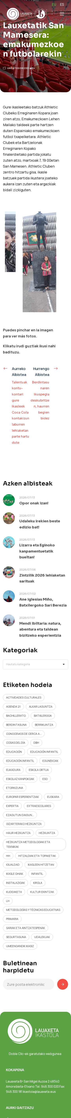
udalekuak (42, 937)
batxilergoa (43, 715)
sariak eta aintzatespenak (25, 928)
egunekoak (50, 761)
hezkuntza (47, 833)
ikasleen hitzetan (41, 864)
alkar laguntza (40, 706)
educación (14, 752)
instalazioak (15, 883)
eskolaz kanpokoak (20, 779)
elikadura (13, 770)
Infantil (37, 874)
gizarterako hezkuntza (24, 824)
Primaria (12, 919)
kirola (37, 883)
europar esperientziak (22, 797)
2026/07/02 (27, 594)
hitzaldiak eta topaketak (37, 856)
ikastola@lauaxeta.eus (39, 1091)
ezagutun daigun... (20, 815)
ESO (45, 779)
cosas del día (15, 742)
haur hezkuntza (18, 833)
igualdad (13, 864)
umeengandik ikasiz (20, 946)
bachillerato (16, 715)
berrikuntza (44, 725)
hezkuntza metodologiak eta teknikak (28, 844)
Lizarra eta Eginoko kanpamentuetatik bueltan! (37, 551)
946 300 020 (50, 1086)
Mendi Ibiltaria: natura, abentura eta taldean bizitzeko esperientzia (40, 629)
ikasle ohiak (14, 874)
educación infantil (44, 752)
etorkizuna (14, 788)
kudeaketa (14, 892)
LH (7, 901)
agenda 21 (13, 706)
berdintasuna (16, 725)
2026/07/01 (27, 618)
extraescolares (39, 806)
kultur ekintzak (42, 892)
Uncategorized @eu (21, 68)
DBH (36, 742)
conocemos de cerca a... (23, 734)
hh (8, 856)
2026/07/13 (27, 497)
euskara (53, 797)
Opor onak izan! (33, 503)
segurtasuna (16, 937)
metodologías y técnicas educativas (33, 910)
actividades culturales (23, 697)
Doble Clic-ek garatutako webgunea (35, 1054)
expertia (12, 806)
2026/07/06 (27, 569)
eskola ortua (39, 770)
